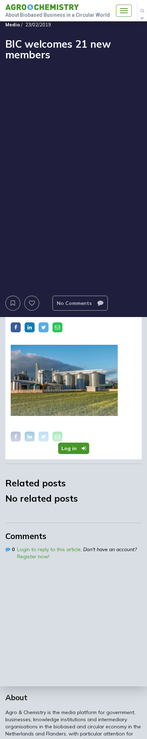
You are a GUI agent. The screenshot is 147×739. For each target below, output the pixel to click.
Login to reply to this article (49, 549)
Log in (69, 448)
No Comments (75, 303)
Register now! (33, 556)
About (16, 697)
